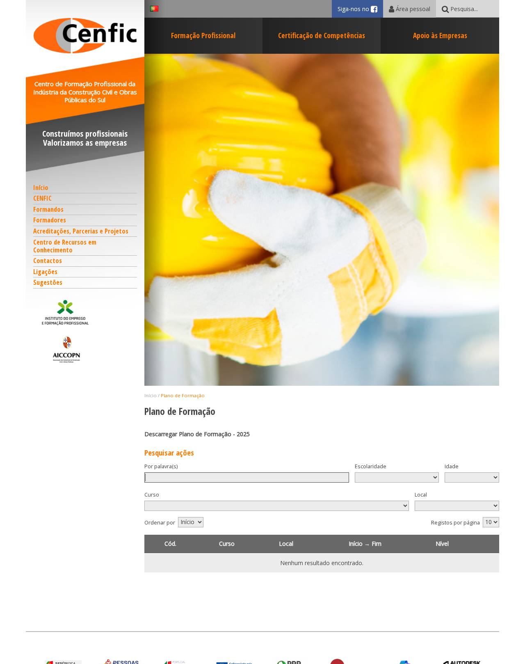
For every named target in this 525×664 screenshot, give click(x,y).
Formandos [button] (48, 209)
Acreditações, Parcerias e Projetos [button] (80, 231)
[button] (85, 312)
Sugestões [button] (47, 282)
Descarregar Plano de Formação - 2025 (197, 434)
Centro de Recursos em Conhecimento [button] (64, 246)
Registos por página (455, 522)
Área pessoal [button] (412, 9)
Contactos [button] (47, 260)
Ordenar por (159, 522)
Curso (151, 494)
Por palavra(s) (161, 466)
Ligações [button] (45, 271)
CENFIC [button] (42, 198)
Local (421, 494)
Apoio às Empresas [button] (440, 35)
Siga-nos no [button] (360, 9)
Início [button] (40, 187)
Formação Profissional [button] (203, 35)
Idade (452, 466)
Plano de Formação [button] (183, 395)
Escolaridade (370, 466)
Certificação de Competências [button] (321, 35)
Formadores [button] (49, 219)
